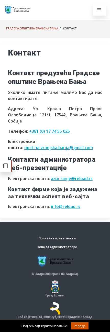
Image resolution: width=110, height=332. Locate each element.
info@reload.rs (65, 206)
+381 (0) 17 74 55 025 (49, 131)
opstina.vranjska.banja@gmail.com (58, 147)
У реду (80, 326)
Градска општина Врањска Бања (32, 28)
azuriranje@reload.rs (72, 178)
